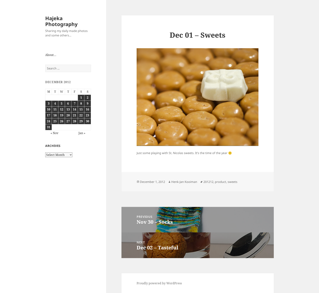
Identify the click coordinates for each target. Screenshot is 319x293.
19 (61, 115)
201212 (208, 182)
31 (48, 127)
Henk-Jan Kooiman (184, 182)
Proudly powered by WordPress (159, 283)
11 (55, 109)
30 (87, 121)
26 (61, 121)
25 (55, 121)
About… (50, 55)
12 (61, 109)
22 (81, 115)
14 (74, 109)
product (220, 182)
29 (81, 121)
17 (48, 115)
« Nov (54, 133)
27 (68, 121)
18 (55, 115)
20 (68, 115)
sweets (232, 182)
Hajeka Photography (61, 21)
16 (87, 109)
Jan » (81, 133)
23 (87, 115)
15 (81, 109)
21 (74, 115)
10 (48, 109)
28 (74, 121)
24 (48, 121)
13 (68, 109)
